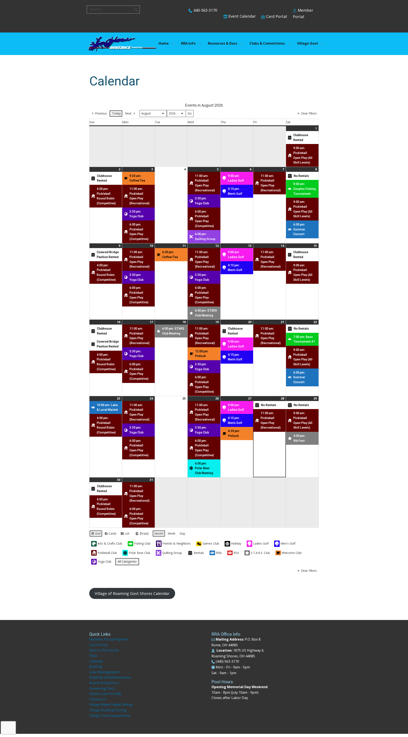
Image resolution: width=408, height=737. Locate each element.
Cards (110, 534)
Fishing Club (142, 543)
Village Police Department (109, 715)
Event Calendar (241, 16)
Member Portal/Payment (109, 639)
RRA (219, 553)
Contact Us (98, 699)
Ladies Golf (261, 543)
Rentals (199, 553)
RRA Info (188, 43)
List (124, 534)
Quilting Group (172, 553)
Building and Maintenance (110, 677)
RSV (236, 553)
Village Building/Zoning (108, 710)
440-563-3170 (204, 10)
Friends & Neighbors (176, 543)
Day (182, 533)
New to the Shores (104, 650)
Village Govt (307, 43)
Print (142, 534)
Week (171, 533)
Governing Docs (102, 688)
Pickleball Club (107, 553)
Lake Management (104, 672)
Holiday (236, 543)
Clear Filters (309, 113)
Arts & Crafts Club (110, 543)
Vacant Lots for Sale (105, 693)
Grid (96, 534)
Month (158, 533)
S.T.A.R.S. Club (260, 553)
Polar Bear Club (139, 553)
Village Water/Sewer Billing (110, 704)
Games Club (211, 543)
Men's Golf (287, 543)
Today (116, 113)
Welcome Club (292, 553)
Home (164, 43)
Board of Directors (104, 683)
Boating (95, 666)
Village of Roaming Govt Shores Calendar (132, 593)
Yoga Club (104, 561)
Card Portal (276, 16)
